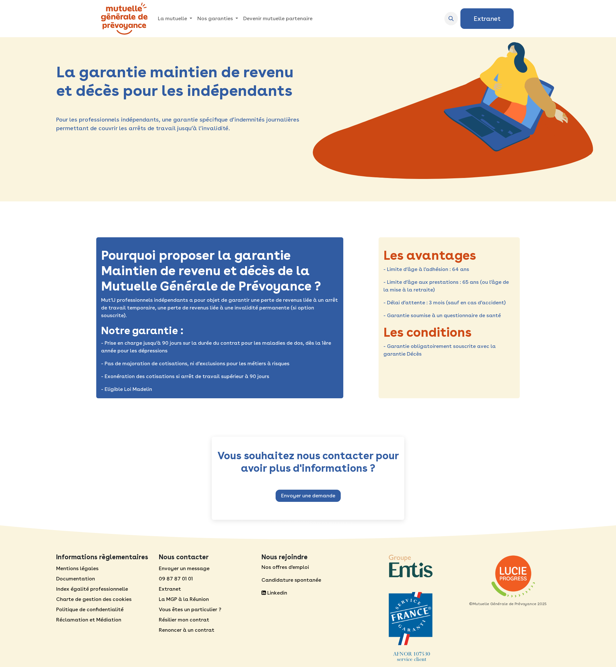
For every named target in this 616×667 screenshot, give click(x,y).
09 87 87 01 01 (176, 579)
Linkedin (276, 593)
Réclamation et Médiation (88, 620)
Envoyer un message (184, 568)
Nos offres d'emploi (285, 567)
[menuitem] (175, 18)
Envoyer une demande (308, 496)
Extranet (487, 18)
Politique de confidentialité (90, 609)
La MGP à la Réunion (184, 599)
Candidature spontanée (291, 580)
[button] (451, 18)
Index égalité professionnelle (92, 589)
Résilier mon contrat (184, 620)
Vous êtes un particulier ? (190, 609)
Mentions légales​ (77, 568)
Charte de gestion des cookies (94, 599)
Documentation (75, 579)
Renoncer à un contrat (186, 630)
